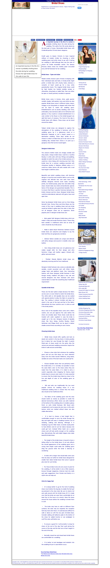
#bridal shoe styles (45, 555)
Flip (76, 39)
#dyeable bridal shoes (67, 553)
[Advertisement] (55, 22)
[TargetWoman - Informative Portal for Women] (25, 5)
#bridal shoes (47, 553)
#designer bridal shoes (55, 553)
